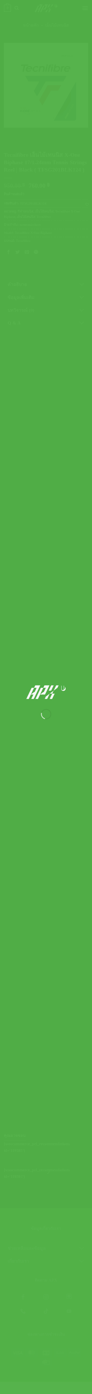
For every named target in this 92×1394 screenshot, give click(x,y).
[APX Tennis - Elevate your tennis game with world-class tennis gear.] (46, 692)
